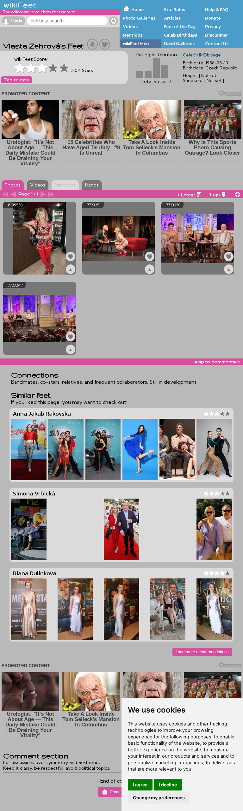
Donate (213, 18)
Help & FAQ (216, 9)
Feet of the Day (180, 26)
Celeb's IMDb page (202, 54)
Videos (130, 26)
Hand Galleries (179, 43)
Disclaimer (216, 35)
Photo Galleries (139, 18)
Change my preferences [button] (159, 797)
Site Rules (174, 9)
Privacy (213, 26)
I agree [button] (140, 784)
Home (137, 9)
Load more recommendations (202, 651)
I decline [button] (168, 784)
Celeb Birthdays (180, 35)
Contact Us (216, 43)
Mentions (132, 35)
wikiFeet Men (136, 43)
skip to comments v (217, 361)
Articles (172, 18)
